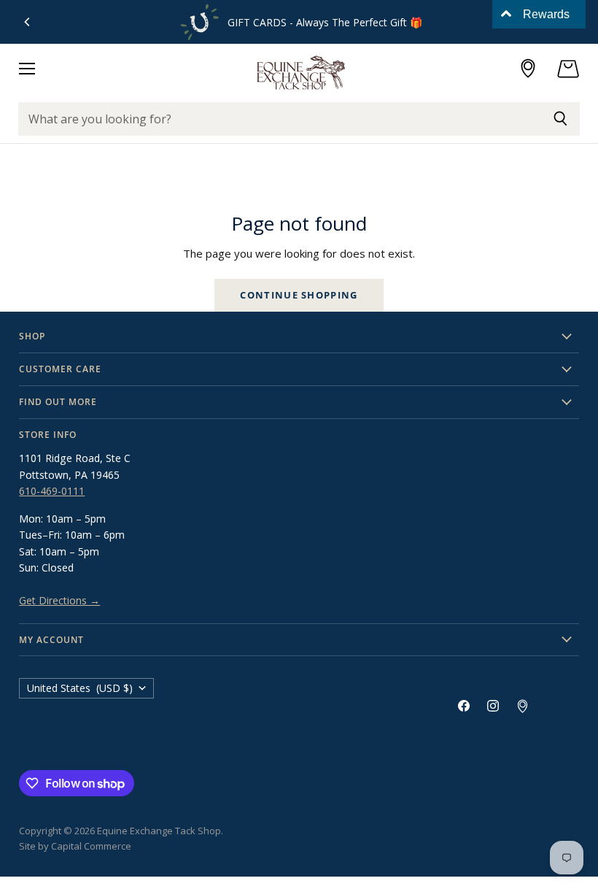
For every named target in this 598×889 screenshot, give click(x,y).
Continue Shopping (298, 294)
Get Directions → (59, 600)
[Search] (560, 119)
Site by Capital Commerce (75, 846)
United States (80, 688)
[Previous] (28, 22)
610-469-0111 (52, 491)
